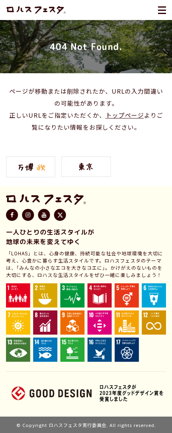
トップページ (125, 115)
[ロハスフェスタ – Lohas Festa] (36, 10)
